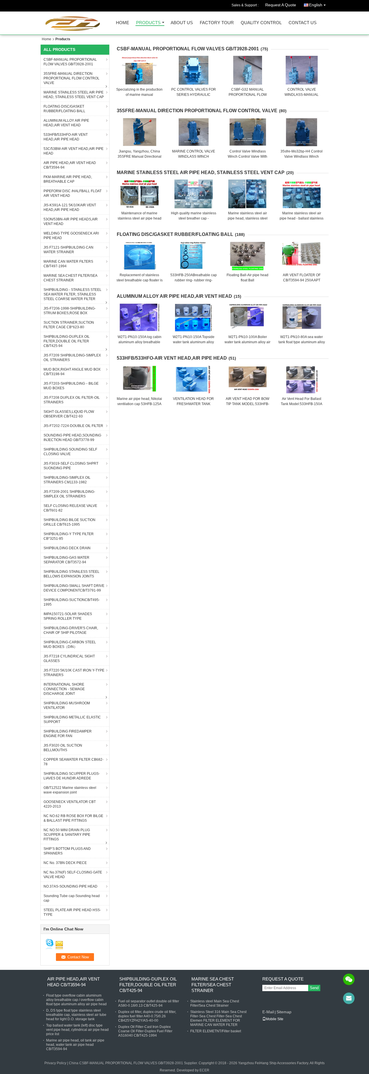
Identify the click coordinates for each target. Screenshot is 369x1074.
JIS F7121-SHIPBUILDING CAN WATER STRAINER (68, 249)
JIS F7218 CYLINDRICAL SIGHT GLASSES (69, 658)
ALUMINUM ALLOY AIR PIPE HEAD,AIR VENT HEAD (66, 123)
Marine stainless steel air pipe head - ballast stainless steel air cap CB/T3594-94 (301, 218)
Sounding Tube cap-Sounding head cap (72, 898)
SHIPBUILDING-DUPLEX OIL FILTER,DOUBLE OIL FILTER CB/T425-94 (67, 341)
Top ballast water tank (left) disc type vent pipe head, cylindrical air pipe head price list (77, 1029)
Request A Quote (280, 5)
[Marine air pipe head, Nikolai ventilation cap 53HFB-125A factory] (139, 379)
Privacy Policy (55, 1063)
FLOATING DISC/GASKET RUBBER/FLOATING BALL (64, 108)
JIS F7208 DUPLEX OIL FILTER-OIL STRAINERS (72, 400)
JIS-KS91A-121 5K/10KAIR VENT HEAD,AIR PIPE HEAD (70, 207)
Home (122, 23)
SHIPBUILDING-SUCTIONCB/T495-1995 (72, 602)
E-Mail (268, 1012)
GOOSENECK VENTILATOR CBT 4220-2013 (70, 804)
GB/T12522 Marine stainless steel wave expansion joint (70, 790)
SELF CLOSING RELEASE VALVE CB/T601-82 (70, 508)
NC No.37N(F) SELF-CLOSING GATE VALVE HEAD (73, 874)
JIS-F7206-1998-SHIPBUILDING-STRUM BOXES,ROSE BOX (70, 310)
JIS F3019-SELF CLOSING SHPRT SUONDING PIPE (71, 465)
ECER (204, 1070)
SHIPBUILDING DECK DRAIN (67, 548)
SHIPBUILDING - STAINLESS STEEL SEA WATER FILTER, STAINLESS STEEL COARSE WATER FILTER (72, 294)
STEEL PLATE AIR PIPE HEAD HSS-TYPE (72, 912)
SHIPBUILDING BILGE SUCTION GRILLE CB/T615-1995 (69, 522)
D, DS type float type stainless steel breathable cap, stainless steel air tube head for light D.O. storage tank (76, 1014)
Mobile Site (274, 1019)
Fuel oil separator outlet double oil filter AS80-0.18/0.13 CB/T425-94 (148, 1003)
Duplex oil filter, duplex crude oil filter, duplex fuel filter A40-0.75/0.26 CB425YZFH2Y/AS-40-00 (147, 1016)
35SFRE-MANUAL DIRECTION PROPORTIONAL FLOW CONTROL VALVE (71, 78)
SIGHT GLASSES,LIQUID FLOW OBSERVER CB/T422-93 (69, 414)
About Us (182, 23)
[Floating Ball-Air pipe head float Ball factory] (247, 255)
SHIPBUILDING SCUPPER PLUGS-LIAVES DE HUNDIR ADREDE (72, 776)
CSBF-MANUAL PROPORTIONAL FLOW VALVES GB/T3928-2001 (70, 62)
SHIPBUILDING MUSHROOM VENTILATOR (67, 705)
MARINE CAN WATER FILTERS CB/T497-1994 (68, 264)
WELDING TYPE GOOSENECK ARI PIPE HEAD (71, 235)
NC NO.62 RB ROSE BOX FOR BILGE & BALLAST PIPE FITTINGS (73, 818)
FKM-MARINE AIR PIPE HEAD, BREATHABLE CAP (68, 179)
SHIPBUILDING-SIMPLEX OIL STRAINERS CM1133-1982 (67, 480)
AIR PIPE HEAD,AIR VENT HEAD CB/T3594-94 (70, 165)
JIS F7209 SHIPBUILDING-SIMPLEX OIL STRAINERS (72, 357)
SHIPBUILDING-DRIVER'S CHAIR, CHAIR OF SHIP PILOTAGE (71, 630)
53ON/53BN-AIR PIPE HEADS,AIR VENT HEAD (71, 221)
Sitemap (283, 1012)
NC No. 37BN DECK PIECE (65, 863)
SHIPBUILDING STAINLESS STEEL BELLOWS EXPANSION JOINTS (71, 574)
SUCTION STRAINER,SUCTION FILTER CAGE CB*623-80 (69, 325)
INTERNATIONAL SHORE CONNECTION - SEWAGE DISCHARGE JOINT (64, 689)
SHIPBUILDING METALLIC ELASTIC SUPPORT (72, 719)
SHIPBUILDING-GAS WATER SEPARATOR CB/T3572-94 (66, 560)
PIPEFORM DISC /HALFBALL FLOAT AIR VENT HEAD (72, 193)
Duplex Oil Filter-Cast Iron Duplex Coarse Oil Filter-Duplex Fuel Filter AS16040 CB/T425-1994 (145, 1031)
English (315, 5)
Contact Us (303, 23)
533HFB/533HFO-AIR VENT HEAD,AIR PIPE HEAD (66, 137)
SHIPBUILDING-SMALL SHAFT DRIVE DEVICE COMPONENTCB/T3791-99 (74, 588)
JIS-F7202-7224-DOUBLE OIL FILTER (73, 426)
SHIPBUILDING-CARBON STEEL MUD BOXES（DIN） (70, 644)
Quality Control (261, 23)
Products (148, 23)
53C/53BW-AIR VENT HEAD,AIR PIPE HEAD (73, 151)
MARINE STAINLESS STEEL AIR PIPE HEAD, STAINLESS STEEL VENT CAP (74, 94)
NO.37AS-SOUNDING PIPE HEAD (70, 886)
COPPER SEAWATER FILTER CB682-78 (73, 762)
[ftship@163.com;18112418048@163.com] (348, 998)
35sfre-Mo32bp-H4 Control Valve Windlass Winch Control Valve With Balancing (301, 156)
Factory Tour (217, 23)
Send (314, 988)
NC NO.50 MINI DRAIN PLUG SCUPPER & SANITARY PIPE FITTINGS (67, 834)
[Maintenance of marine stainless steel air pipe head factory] (139, 194)
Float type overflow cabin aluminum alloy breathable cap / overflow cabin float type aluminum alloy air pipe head (76, 999)
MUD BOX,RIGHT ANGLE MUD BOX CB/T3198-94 (72, 371)
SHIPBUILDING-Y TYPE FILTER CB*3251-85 (69, 536)
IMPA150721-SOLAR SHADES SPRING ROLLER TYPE (68, 616)
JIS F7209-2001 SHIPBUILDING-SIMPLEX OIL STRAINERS (69, 494)
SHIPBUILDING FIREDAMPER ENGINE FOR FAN (68, 733)
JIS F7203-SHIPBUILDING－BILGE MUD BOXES (71, 385)
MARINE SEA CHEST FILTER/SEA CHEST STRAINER (70, 278)
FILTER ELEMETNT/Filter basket (215, 1031)
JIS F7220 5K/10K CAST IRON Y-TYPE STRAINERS (74, 672)
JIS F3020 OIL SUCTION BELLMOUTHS (63, 747)
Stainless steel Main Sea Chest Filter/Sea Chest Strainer (214, 1003)
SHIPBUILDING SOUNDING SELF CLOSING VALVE (70, 451)
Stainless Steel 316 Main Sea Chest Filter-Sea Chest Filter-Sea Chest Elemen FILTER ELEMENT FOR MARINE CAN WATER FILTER (218, 1018)
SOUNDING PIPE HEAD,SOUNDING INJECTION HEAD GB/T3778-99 (72, 437)
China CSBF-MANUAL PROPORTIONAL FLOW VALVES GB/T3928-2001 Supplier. (134, 1063)
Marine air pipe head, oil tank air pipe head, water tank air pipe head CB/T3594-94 (75, 1044)
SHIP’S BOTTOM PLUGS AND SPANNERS (67, 851)
